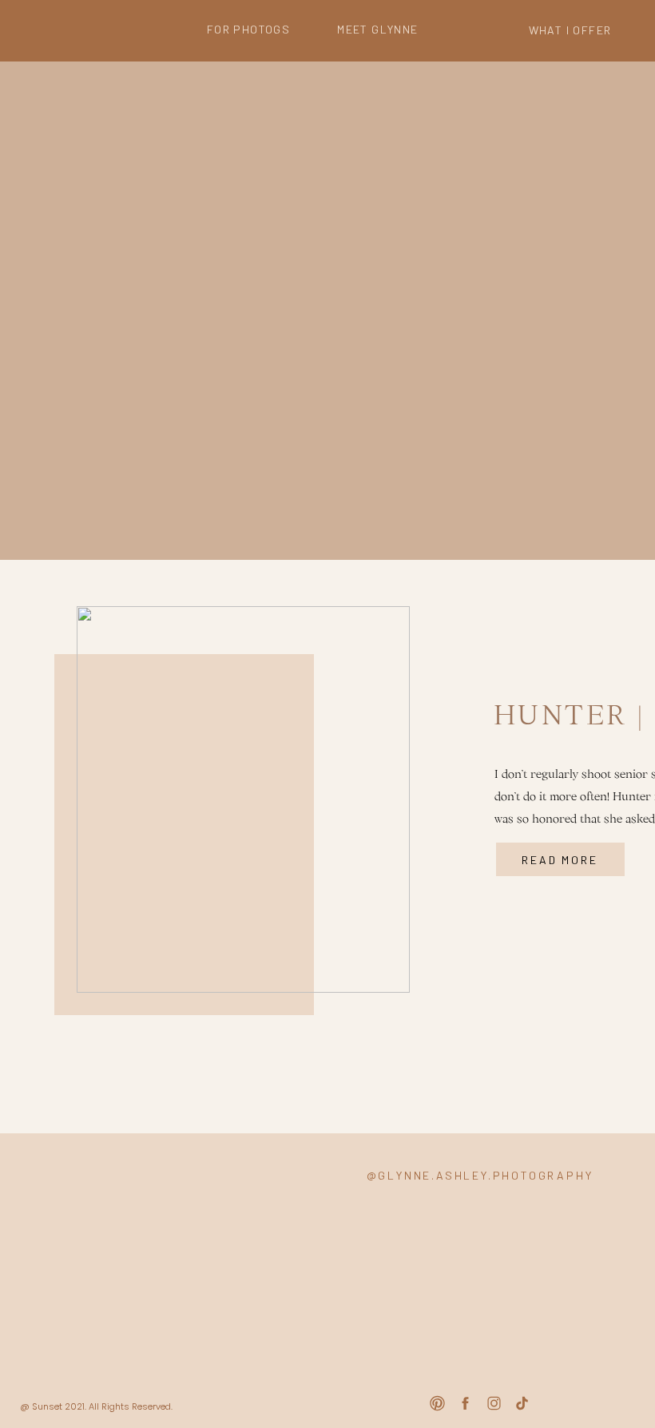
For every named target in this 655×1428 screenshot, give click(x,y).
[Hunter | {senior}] (243, 799)
